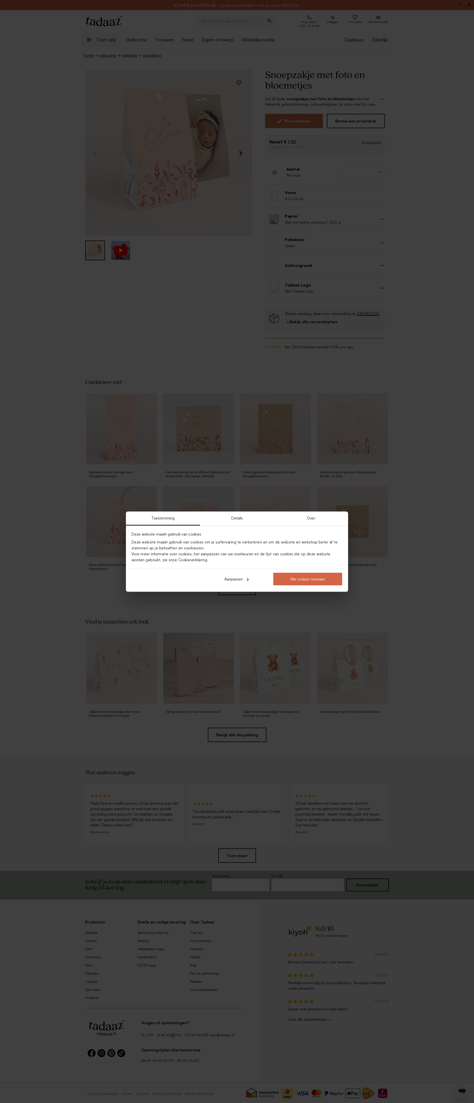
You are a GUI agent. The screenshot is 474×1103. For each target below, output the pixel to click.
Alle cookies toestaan (307, 579)
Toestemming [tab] (163, 518)
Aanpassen (233, 579)
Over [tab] (311, 518)
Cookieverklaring (192, 559)
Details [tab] (237, 518)
